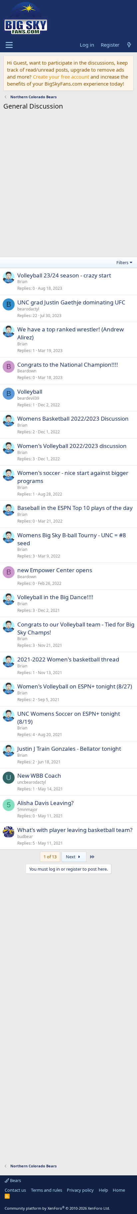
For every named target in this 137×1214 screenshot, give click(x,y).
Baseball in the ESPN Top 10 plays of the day (75, 508)
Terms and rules (46, 1190)
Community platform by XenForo (57, 1208)
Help (103, 1190)
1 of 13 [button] (50, 857)
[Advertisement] (68, 184)
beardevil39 (28, 398)
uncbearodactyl (31, 782)
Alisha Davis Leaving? (45, 803)
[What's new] (129, 45)
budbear (25, 836)
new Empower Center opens (54, 570)
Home (119, 1190)
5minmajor (27, 809)
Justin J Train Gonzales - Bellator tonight (69, 748)
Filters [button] (122, 262)
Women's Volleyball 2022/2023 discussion (72, 446)
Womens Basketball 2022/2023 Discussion (73, 418)
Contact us (15, 1190)
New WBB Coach (39, 775)
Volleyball (29, 391)
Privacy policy (80, 1190)
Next (71, 857)
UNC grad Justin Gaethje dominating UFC (71, 302)
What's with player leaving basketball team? (74, 830)
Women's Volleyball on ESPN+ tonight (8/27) (74, 686)
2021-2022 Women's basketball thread (68, 659)
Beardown (26, 371)
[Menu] (9, 45)
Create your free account (61, 76)
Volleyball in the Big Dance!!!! (55, 597)
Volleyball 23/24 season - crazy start (64, 275)
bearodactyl (28, 309)
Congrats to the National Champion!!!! (67, 364)
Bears (15, 1180)
